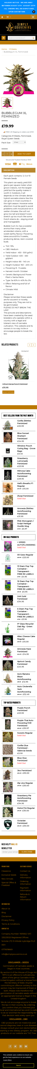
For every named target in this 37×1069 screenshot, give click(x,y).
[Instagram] (21, 1046)
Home (4, 49)
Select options (8, 392)
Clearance (6, 871)
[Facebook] (10, 1046)
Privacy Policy (8, 920)
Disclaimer (7, 916)
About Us (6, 909)
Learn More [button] (7, 1060)
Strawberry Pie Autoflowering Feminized (24, 798)
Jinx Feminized (24, 770)
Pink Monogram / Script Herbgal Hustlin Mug (25, 523)
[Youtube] (26, 1046)
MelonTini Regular (26, 808)
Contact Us (25, 871)
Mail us (14, 844)
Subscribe (27, 852)
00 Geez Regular (25, 555)
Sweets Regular (25, 733)
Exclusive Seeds (9, 875)
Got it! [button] (18, 1065)
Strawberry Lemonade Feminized (22, 461)
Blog (4, 912)
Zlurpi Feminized (25, 496)
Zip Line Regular (25, 783)
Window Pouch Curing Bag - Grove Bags (26, 448)
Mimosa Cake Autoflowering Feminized (24, 473)
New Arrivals (7, 879)
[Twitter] (15, 1046)
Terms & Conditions (11, 924)
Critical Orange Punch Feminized (14, 384)
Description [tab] (9, 170)
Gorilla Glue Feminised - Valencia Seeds (24, 748)
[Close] (33, 11)
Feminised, (26, 136)
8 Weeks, (16, 136)
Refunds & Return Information (25, 897)
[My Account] (3, 16)
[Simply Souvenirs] (18, 27)
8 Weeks (13, 49)
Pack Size (6, 143)
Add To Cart (24, 154)
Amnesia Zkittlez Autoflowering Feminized (25, 511)
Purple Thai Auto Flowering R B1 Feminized (25, 723)
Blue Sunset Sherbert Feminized (23, 436)
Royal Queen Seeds (11, 139)
